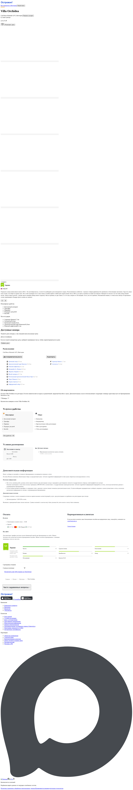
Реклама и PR (8, 644)
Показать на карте (28, 15)
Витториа (22, 579)
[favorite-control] (2, 24)
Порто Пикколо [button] (13, 379)
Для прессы (7, 610)
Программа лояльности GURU (13, 628)
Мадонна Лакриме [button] (14, 371)
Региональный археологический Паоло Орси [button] (21, 376)
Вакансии (7, 609)
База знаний (8, 616)
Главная (7, 579)
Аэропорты (51, 357)
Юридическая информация (12, 623)
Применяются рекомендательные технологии (49, 788)
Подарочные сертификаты (12, 629)
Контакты (7, 607)
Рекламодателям (9, 642)
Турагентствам (8, 637)
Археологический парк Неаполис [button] (18, 364)
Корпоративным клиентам (12, 639)
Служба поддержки (10, 618)
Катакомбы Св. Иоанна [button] (15, 369)
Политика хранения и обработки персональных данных (18, 788)
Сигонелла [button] (55, 364)
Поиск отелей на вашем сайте (13, 640)
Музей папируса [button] (13, 374)
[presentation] (14, 566)
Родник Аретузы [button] (13, 381)
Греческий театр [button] (13, 361)
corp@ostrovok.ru (72, 521)
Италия (14, 579)
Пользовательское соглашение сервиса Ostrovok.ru (19, 626)
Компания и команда (10, 605)
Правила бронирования (11, 624)
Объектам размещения (11, 635)
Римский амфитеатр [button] (14, 366)
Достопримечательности (13, 357)
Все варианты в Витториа (9, 5)
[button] (66, 44)
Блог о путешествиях (10, 620)
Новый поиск (20, 5)
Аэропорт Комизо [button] (57, 361)
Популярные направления (12, 621)
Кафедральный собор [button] (14, 384)
